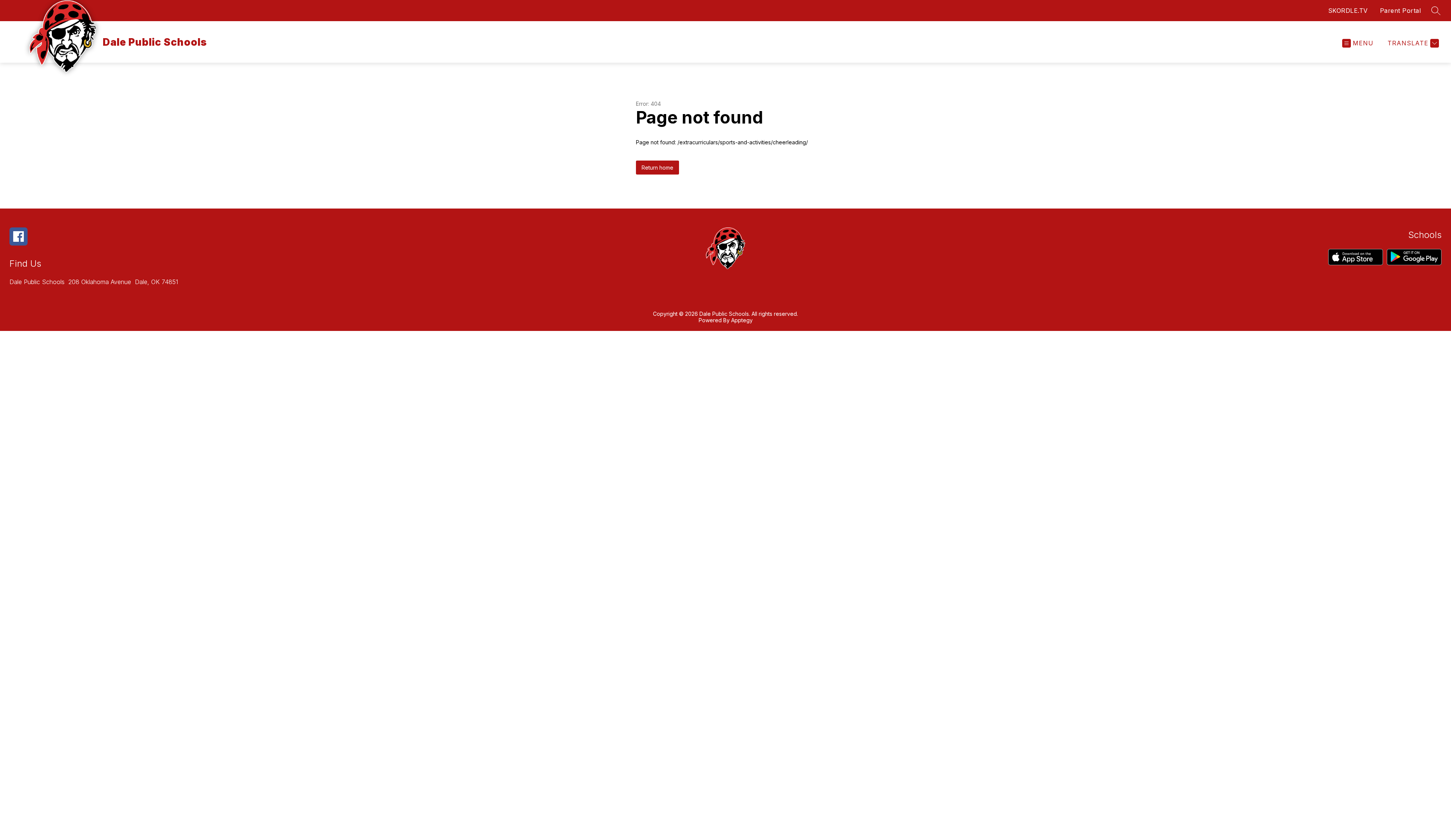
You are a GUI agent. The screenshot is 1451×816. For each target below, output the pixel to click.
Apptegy (742, 320)
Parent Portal (1400, 10)
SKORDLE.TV (1348, 10)
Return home (657, 167)
